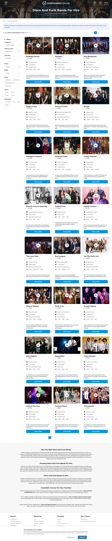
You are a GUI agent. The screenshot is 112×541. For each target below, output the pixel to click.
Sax (14, 102)
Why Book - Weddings (39, 521)
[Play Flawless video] (67, 46)
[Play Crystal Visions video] (96, 295)
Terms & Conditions (61, 523)
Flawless (58, 56)
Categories (7, 42)
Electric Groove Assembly (36, 206)
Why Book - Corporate (39, 523)
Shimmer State (61, 156)
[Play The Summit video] (96, 395)
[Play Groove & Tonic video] (67, 96)
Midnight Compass (34, 156)
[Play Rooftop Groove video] (38, 46)
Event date (7, 55)
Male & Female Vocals (9, 83)
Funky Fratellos (90, 156)
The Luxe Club (32, 256)
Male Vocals (7, 80)
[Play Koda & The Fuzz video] (38, 395)
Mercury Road (61, 406)
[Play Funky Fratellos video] (96, 145)
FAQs (35, 519)
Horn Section (8, 102)
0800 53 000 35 (84, 519)
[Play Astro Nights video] (38, 345)
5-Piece (6, 95)
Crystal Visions (90, 306)
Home (4, 21)
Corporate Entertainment (16, 523)
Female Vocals (16, 80)
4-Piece (12, 92)
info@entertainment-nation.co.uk (88, 521)
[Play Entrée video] (96, 96)
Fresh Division (90, 356)
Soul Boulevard (90, 56)
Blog (35, 525)
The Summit (89, 406)
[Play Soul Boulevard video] (96, 46)
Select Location (8, 48)
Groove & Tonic (61, 106)
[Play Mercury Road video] (67, 395)
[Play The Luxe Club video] (38, 245)
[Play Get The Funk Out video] (96, 245)
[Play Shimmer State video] (67, 145)
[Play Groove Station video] (38, 295)
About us (59, 521)
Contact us (59, 519)
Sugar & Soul (31, 106)
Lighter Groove (90, 206)
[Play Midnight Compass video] (38, 145)
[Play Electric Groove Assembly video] (38, 195)
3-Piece (6, 92)
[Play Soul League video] (67, 245)
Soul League (60, 256)
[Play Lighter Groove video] (96, 195)
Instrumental (8, 86)
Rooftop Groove (32, 56)
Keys (19, 102)
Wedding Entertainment (15, 521)
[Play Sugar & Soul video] (38, 96)
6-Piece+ (13, 95)
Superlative (59, 356)
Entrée (86, 106)
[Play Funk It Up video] (67, 295)
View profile (38, 82)
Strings (6, 105)
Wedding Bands (13, 519)
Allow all (82, 537)
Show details (70, 537)
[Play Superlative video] (67, 345)
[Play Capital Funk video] (67, 195)
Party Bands (13, 525)
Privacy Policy (60, 525)
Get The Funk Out (91, 256)
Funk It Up (59, 306)
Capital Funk (60, 206)
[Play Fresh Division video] (96, 345)
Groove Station (32, 306)
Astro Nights (31, 356)
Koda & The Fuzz (33, 406)
